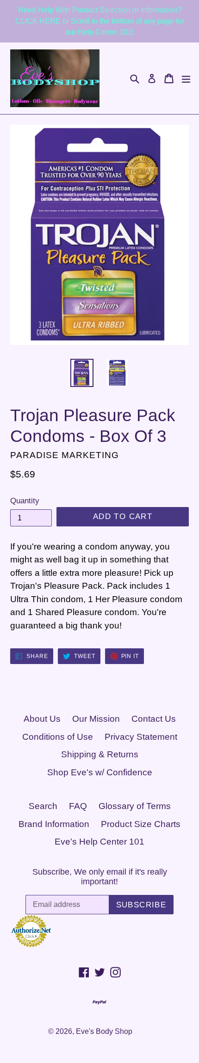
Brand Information (54, 824)
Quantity (24, 500)
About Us (42, 719)
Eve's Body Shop (104, 1031)
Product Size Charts (140, 824)
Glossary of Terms (135, 806)
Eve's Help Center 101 (99, 841)
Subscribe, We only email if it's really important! (99, 877)
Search (43, 806)
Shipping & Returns (99, 754)
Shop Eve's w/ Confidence (99, 772)
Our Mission (96, 719)
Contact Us (153, 719)
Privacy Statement (141, 737)
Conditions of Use (57, 737)
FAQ (78, 806)
